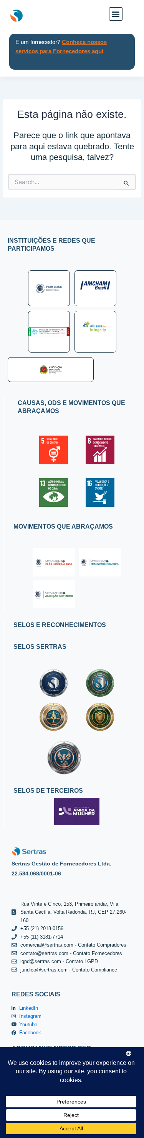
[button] (115, 14)
